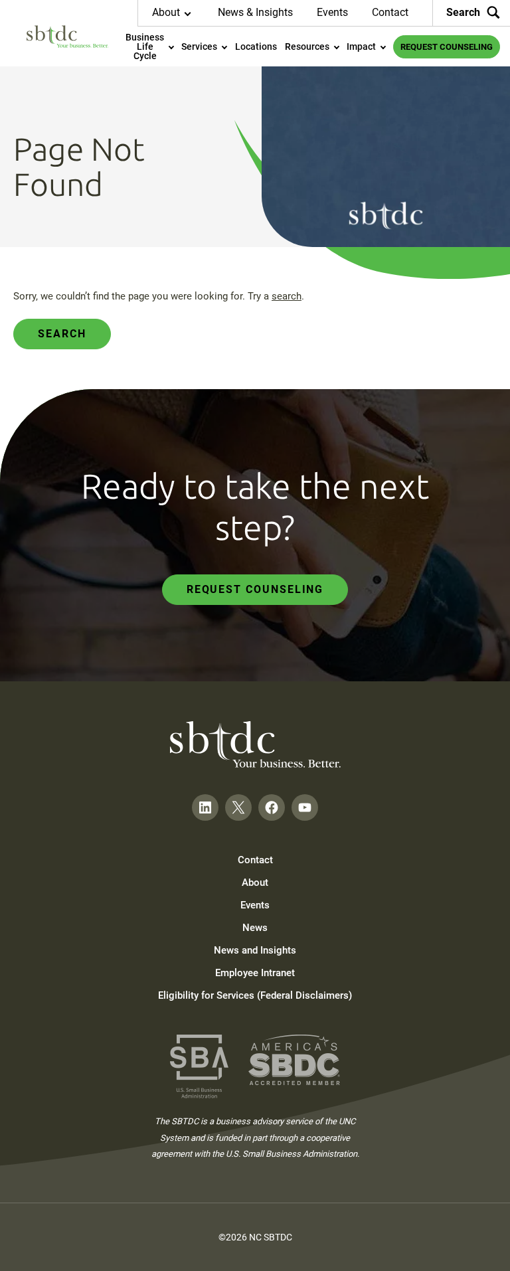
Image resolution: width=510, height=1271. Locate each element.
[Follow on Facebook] (271, 807)
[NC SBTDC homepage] (67, 36)
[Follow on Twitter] (238, 807)
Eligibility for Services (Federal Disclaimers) (255, 995)
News (255, 928)
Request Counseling (255, 589)
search (286, 296)
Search (463, 12)
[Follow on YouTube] (305, 807)
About (255, 883)
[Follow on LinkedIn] (205, 807)
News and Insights (255, 950)
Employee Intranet (255, 973)
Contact (390, 12)
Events (332, 12)
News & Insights (255, 12)
